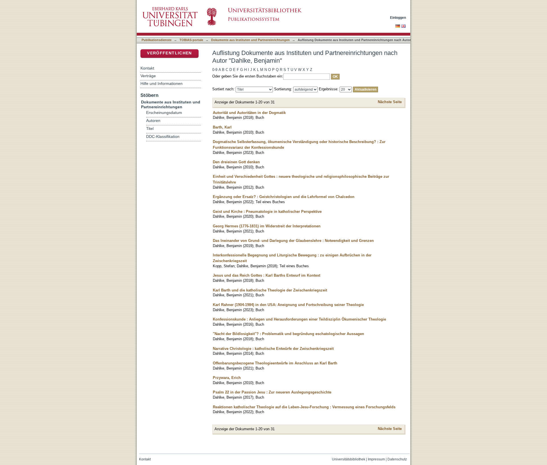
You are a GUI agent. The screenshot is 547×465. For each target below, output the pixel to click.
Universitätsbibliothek (348, 459)
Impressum (376, 459)
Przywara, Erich (227, 378)
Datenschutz (397, 459)
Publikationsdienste (157, 40)
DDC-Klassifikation (162, 136)
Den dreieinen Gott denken (236, 162)
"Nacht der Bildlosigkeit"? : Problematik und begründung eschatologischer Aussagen (288, 334)
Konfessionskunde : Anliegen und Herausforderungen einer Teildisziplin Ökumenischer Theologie (299, 319)
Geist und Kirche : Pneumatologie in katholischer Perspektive (267, 211)
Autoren (153, 121)
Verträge (148, 76)
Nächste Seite (390, 102)
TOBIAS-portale (191, 40)
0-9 (214, 70)
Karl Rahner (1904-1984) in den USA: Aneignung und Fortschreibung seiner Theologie (288, 305)
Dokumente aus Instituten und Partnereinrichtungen (250, 40)
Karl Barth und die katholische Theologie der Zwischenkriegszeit (270, 290)
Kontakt (147, 68)
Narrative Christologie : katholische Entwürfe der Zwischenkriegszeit (273, 348)
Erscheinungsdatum (164, 113)
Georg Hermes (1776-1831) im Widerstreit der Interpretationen (267, 226)
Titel (150, 129)
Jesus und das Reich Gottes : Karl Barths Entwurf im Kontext (266, 275)
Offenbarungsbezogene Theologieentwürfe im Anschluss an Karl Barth (275, 363)
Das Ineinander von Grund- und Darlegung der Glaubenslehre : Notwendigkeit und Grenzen (293, 240)
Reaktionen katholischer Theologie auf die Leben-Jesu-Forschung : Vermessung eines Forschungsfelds (304, 407)
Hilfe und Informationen (161, 83)
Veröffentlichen (169, 53)
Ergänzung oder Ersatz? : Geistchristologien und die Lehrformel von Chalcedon (283, 197)
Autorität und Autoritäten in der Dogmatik (249, 113)
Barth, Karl (222, 127)
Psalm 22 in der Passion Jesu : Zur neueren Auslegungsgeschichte (272, 392)
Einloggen (398, 17)
